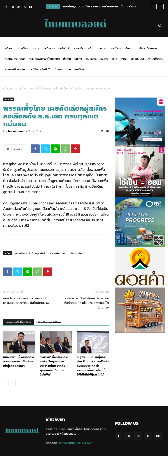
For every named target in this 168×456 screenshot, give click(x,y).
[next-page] (13, 383)
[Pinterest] (75, 148)
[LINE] (55, 148)
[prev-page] (6, 383)
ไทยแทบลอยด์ (16, 131)
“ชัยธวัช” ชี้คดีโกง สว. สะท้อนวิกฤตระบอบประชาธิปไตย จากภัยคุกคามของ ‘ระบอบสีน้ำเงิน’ (54, 366)
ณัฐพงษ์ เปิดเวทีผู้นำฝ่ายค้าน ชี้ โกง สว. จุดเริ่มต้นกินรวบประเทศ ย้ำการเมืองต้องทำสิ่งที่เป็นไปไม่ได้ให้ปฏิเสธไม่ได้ (93, 366)
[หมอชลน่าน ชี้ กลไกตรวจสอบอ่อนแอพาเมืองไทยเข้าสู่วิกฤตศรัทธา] (19, 342)
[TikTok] (18, 7)
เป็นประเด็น (76, 253)
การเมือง (21, 89)
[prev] (154, 6)
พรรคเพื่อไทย (57, 253)
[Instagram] (12, 7)
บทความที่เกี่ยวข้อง (18, 322)
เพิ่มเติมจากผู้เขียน (48, 322)
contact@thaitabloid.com (75, 443)
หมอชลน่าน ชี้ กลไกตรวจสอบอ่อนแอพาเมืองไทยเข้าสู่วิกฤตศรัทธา (19, 361)
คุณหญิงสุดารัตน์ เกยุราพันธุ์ (29, 253)
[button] (160, 26)
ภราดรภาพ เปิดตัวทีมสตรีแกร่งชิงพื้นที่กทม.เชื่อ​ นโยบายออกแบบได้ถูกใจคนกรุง (85, 303)
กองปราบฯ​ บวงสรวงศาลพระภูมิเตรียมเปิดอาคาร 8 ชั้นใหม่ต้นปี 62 (26, 300)
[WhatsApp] (65, 148)
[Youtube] (31, 7)
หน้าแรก (7, 89)
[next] (161, 6)
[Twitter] (24, 7)
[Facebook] (6, 7)
